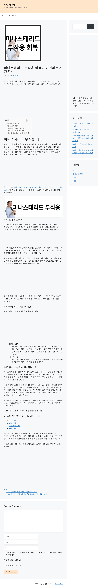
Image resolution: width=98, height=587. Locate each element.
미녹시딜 (12, 423)
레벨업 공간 (10, 5)
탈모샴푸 (12, 421)
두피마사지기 (14, 428)
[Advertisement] (33, 103)
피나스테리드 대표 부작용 (15, 128)
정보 (7, 489)
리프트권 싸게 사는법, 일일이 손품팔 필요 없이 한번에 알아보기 (26, 494)
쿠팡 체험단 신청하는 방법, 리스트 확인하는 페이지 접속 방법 (82, 138)
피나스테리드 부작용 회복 (13, 123)
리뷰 (74, 177)
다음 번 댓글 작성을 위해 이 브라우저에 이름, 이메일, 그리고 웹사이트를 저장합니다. (34, 553)
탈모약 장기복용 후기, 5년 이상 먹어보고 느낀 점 (21, 492)
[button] (95, 15)
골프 (3, 15)
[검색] (90, 26)
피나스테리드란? (12, 126)
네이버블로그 (13, 15)
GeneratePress (59, 584)
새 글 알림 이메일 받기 (14, 565)
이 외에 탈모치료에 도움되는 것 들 (18, 133)
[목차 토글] (27, 120)
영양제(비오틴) (14, 426)
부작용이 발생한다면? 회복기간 (17, 130)
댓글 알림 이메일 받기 (14, 560)
